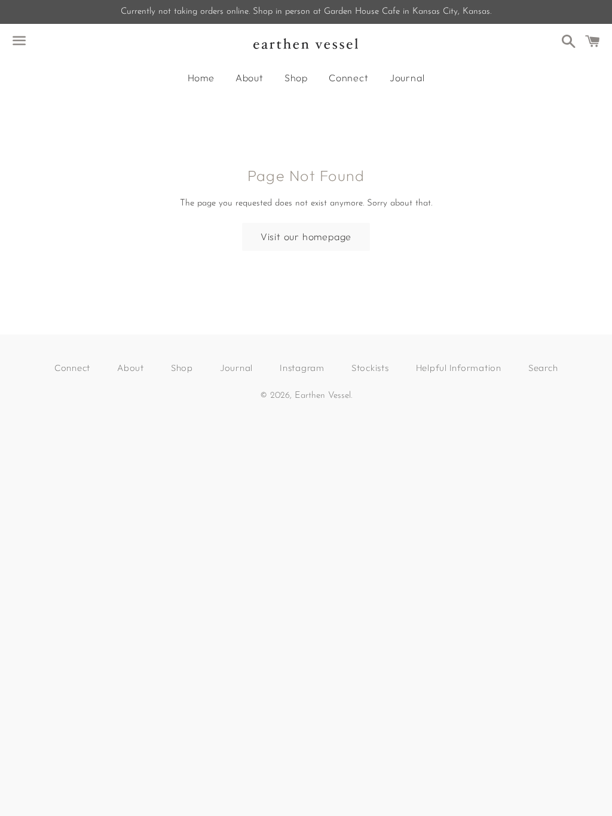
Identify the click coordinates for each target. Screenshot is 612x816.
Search (543, 367)
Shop (296, 78)
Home (201, 78)
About (249, 78)
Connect (349, 78)
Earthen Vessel (323, 395)
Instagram (302, 367)
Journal (407, 78)
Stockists (370, 367)
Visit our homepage (306, 237)
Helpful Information (458, 367)
